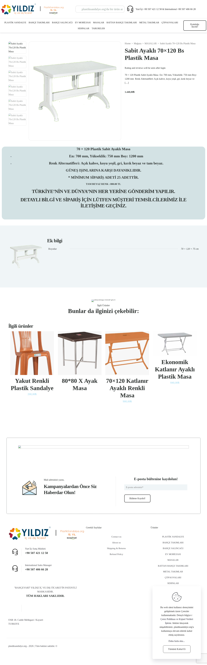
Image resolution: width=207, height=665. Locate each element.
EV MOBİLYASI (173, 554)
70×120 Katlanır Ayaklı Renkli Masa (127, 388)
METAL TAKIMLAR (173, 571)
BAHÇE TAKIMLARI (173, 542)
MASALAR (151, 43)
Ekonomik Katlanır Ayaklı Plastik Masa (175, 369)
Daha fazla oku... (177, 641)
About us (116, 542)
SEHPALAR (173, 583)
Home (128, 43)
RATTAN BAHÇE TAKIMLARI (173, 566)
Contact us (116, 536)
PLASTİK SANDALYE (173, 536)
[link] (103, 458)
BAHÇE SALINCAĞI (173, 548)
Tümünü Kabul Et (176, 649)
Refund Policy (116, 554)
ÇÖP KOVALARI (173, 577)
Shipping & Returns (116, 548)
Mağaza (137, 43)
